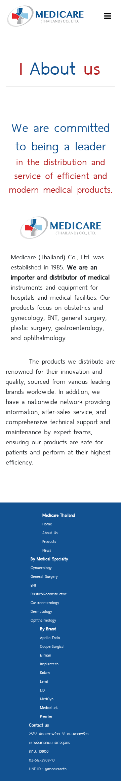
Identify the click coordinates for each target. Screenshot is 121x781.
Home (47, 524)
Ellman (45, 655)
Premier (46, 716)
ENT (33, 585)
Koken (45, 672)
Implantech (49, 664)
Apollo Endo (50, 637)
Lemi (44, 681)
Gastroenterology (45, 602)
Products (49, 541)
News (46, 550)
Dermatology (41, 611)
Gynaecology (41, 567)
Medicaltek (48, 707)
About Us (50, 532)
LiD (42, 690)
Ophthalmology (43, 620)
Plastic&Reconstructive (49, 594)
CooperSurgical (52, 646)
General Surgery (44, 576)
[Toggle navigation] (108, 16)
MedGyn (46, 699)
